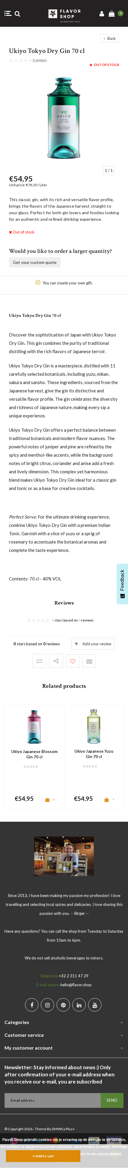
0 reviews (39, 60)
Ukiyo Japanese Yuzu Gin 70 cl (93, 754)
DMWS (57, 1129)
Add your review (96, 643)
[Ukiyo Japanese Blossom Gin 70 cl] (34, 726)
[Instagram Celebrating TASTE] (47, 1005)
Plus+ (70, 1129)
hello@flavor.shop (76, 984)
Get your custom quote (35, 262)
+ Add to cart (43, 1156)
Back (111, 38)
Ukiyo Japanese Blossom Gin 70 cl (34, 754)
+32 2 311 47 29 (73, 975)
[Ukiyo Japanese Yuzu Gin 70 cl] (94, 726)
